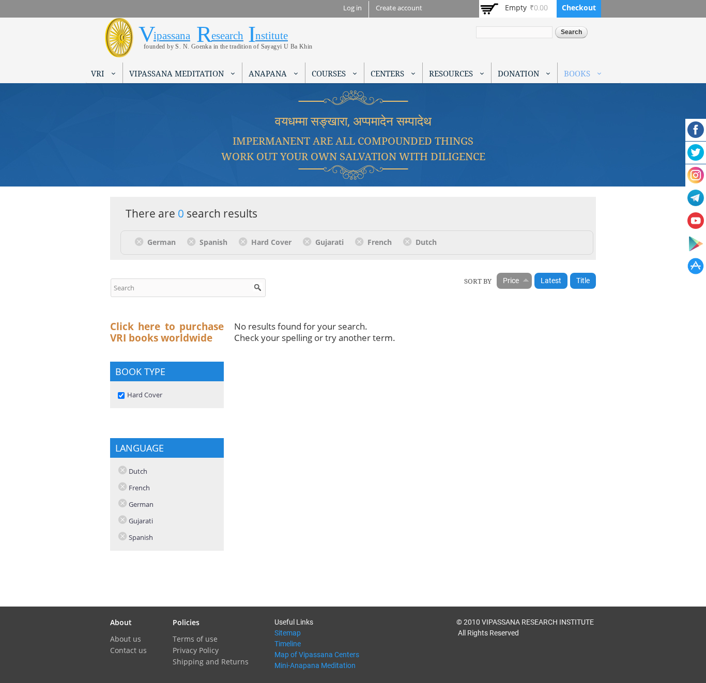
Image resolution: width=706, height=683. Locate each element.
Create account (399, 8)
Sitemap (287, 633)
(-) (140, 241)
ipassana (172, 35)
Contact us (128, 650)
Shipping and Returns (211, 661)
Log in (352, 8)
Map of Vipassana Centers (316, 654)
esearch (227, 35)
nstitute (271, 35)
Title (583, 280)
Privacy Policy (196, 650)
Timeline (287, 644)
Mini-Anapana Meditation (315, 665)
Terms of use (195, 639)
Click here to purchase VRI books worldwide (167, 332)
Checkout (579, 7)
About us (125, 639)
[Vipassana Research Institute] (119, 51)
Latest (551, 280)
